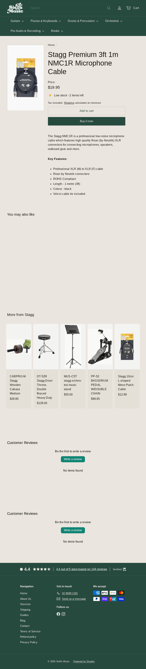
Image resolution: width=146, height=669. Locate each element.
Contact (25, 625)
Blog (22, 620)
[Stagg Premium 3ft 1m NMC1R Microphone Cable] (16, 262)
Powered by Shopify (84, 661)
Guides (24, 614)
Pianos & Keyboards (44, 20)
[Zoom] (25, 78)
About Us (25, 598)
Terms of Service (30, 631)
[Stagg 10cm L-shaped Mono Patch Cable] (127, 362)
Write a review (73, 459)
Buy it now (86, 121)
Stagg (29, 315)
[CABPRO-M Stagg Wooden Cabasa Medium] (19, 364)
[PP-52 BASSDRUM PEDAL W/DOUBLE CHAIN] (100, 364)
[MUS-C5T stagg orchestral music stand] (73, 362)
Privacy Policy (28, 642)
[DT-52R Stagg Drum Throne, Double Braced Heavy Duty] (46, 366)
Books (55, 30)
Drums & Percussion (81, 20)
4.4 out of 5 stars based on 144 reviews (81, 569)
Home (51, 44)
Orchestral (112, 20)
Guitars (16, 20)
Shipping (69, 102)
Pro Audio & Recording (26, 30)
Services (25, 604)
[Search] (109, 8)
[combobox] (70, 8)
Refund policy (28, 636)
